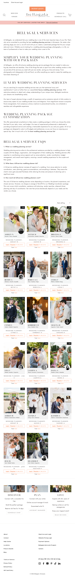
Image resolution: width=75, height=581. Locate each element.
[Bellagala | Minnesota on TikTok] (55, 563)
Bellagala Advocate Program (47, 545)
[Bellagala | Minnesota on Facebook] (43, 563)
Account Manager (37, 510)
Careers (41, 548)
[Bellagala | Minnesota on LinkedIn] (59, 563)
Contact (6, 538)
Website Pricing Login (45, 538)
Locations (6, 2)
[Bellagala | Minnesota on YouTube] (47, 563)
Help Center (7, 541)
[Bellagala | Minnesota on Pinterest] (51, 563)
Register (12, 245)
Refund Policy (8, 566)
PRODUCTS (60, 13)
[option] (37, 23)
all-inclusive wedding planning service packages (34, 65)
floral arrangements (10, 104)
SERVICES (14, 13)
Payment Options (44, 541)
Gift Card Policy (8, 570)
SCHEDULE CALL (60, 16)
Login (7, 245)
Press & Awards (8, 548)
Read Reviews (61, 515)
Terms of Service (9, 559)
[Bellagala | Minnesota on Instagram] (40, 563)
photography (8, 72)
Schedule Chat (14, 513)
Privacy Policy (8, 563)
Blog (5, 552)
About (6, 534)
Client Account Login (17, 2)
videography (19, 72)
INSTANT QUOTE (37, 9)
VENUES (14, 16)
